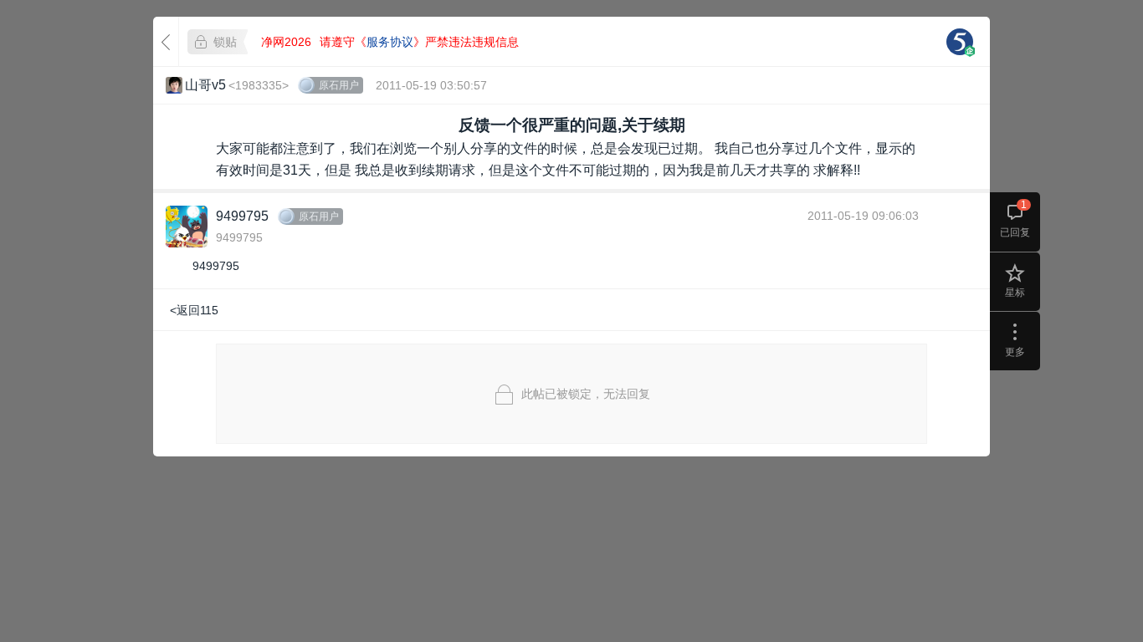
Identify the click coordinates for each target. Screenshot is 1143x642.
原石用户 (339, 85)
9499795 (242, 216)
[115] (959, 41)
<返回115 (194, 310)
